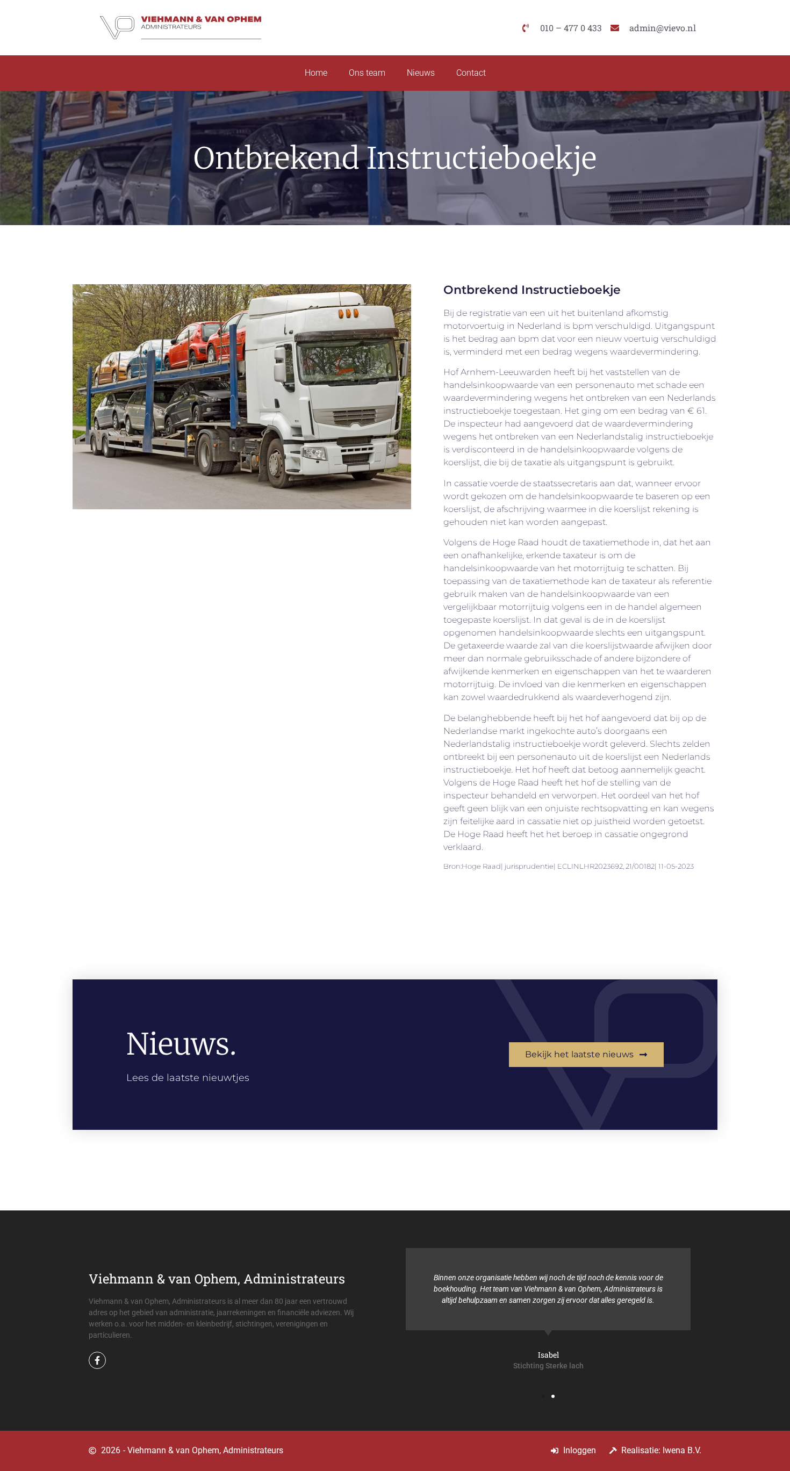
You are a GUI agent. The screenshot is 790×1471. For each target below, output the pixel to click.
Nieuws (421, 73)
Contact (471, 73)
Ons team (367, 73)
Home (316, 73)
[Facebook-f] (97, 1360)
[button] (543, 1396)
